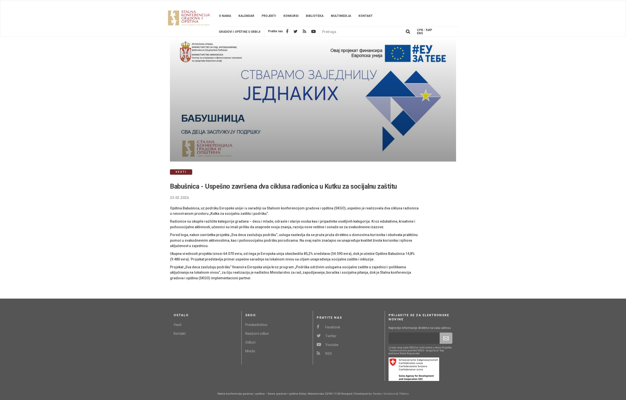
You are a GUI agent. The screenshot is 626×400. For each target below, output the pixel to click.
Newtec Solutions (384, 393)
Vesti (177, 325)
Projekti (269, 16)
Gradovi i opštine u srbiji (239, 31)
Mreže (250, 351)
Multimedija (341, 16)
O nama (225, 16)
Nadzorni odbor (257, 333)
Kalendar (246, 16)
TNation (404, 393)
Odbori (250, 342)
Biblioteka (315, 16)
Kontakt (365, 16)
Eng (420, 33)
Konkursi (291, 16)
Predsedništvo (256, 325)
